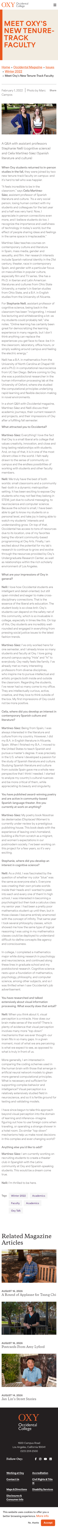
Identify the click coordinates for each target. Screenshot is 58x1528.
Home (6, 67)
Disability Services (42, 1489)
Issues (50, 67)
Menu (54, 5)
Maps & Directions (16, 1489)
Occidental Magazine (27, 67)
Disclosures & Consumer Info (14, 1497)
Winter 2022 (13, 71)
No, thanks (33, 1522)
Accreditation (40, 1473)
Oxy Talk (16, 1210)
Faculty (15, 1203)
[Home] (15, 5)
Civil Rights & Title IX (42, 1481)
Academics (38, 1195)
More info (42, 1516)
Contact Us (12, 1479)
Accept (48, 1522)
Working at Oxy (15, 1473)
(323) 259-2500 (29, 1451)
